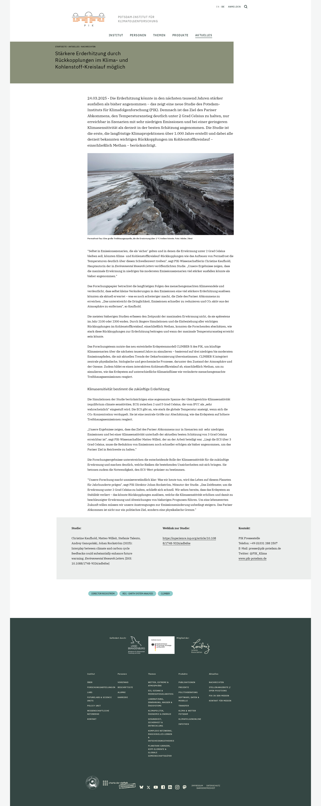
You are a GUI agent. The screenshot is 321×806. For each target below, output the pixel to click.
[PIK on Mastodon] (184, 786)
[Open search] (245, 6)
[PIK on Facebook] (163, 786)
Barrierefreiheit (206, 788)
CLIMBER (165, 593)
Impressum (197, 785)
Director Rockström (103, 593)
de (223, 6)
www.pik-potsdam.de (252, 558)
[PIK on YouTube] (156, 786)
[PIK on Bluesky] (142, 786)
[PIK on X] (149, 786)
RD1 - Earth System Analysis (138, 593)
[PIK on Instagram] (177, 786)
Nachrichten (88, 46)
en (217, 6)
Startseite (61, 46)
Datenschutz (213, 785)
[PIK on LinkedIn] (170, 786)
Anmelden (234, 6)
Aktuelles (74, 46)
